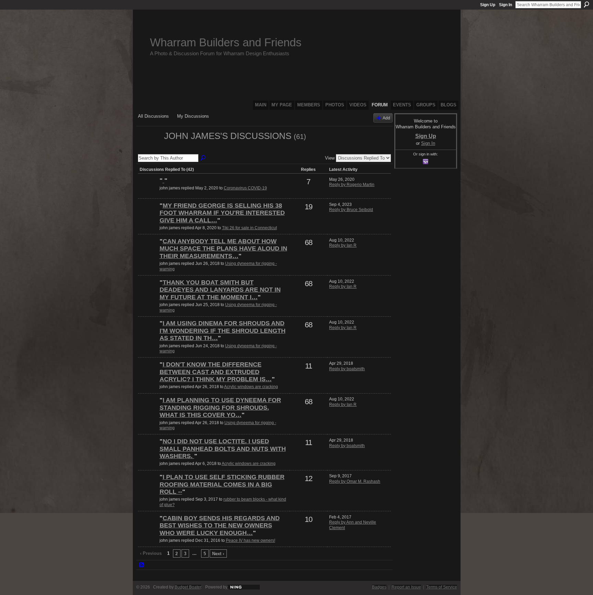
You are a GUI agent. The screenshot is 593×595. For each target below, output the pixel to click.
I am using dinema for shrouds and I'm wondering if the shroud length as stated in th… (223, 330)
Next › (218, 553)
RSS (142, 565)
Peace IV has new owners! (250, 540)
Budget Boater (188, 587)
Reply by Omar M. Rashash (354, 481)
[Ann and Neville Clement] (148, 529)
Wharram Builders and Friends (226, 42)
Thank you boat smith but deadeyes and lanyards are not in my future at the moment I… (220, 290)
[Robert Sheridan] (148, 252)
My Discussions (193, 116)
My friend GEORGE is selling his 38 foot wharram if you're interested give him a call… (222, 213)
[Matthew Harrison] (148, 217)
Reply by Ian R (343, 245)
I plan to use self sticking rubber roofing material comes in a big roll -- (222, 484)
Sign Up (487, 4)
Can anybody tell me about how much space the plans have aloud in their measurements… (223, 248)
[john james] (149, 148)
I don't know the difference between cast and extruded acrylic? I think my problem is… (216, 372)
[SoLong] (148, 192)
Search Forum (203, 158)
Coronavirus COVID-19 (245, 188)
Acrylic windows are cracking (251, 386)
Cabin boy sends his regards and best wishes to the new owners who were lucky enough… (220, 525)
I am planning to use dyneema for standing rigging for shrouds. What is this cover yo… (220, 407)
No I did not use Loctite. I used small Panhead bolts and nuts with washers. (223, 448)
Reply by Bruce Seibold (351, 209)
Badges (379, 587)
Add (386, 118)
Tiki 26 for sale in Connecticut (249, 227)
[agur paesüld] (148, 488)
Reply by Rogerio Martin (351, 184)
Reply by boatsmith (347, 368)
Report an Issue (406, 587)
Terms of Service (441, 587)
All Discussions (153, 116)
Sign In (505, 4)
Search (586, 4)
